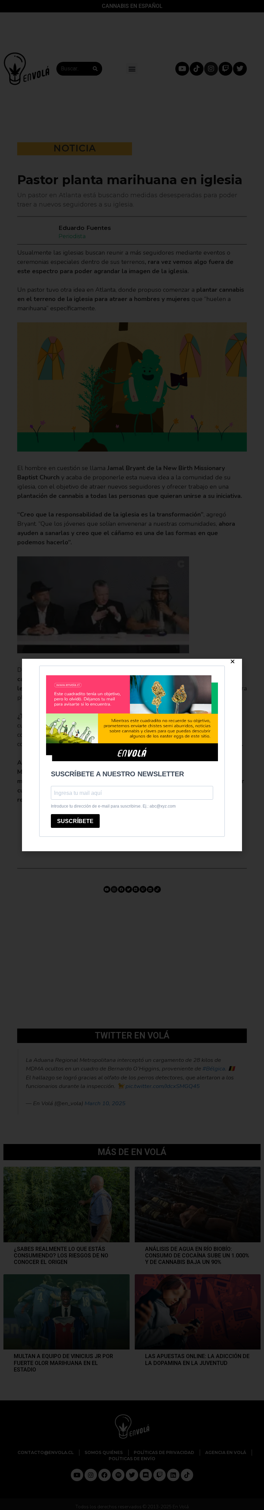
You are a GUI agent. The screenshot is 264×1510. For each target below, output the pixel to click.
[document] (132, 755)
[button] (232, 661)
